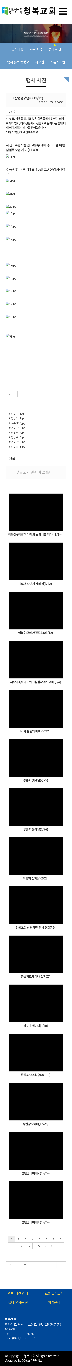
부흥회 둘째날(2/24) (35, 829)
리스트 (12, 394)
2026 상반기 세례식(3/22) (35, 584)
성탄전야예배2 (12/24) (35, 1173)
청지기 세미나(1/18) (35, 1026)
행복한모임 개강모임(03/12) (35, 633)
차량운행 (54, 1302)
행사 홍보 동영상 (18, 62)
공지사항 (17, 49)
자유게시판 (57, 62)
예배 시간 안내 (18, 1293)
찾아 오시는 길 (18, 1302)
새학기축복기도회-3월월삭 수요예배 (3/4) (35, 682)
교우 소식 (36, 49)
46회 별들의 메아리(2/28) (35, 731)
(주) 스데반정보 (32, 1360)
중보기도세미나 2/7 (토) (35, 976)
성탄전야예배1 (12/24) (35, 1222)
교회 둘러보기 (54, 1293)
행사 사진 (54, 49)
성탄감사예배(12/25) (35, 1124)
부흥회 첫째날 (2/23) (35, 878)
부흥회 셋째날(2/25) (35, 780)
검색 (61, 1265)
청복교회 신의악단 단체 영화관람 (36, 927)
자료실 (39, 62)
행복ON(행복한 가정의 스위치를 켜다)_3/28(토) (35, 534)
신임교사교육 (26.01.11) (35, 1075)
